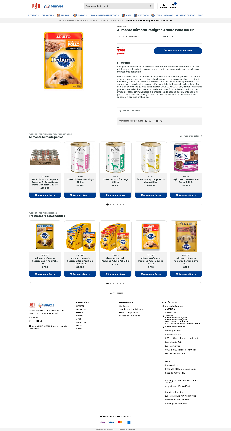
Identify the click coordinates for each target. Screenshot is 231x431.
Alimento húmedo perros (112, 20)
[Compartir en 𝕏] (150, 121)
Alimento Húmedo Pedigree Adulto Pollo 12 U (115, 259)
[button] (161, 121)
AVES (128, 15)
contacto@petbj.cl (174, 306)
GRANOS (168, 15)
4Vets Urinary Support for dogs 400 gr (151, 180)
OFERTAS (32, 15)
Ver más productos (190, 136)
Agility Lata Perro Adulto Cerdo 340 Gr (186, 180)
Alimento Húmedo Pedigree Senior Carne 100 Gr (186, 261)
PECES (159, 15)
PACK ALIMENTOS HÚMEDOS (104, 15)
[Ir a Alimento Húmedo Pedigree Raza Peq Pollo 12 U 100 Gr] (80, 236)
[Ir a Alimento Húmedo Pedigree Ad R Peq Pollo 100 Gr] (45, 236)
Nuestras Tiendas (185, 15)
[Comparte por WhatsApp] (153, 121)
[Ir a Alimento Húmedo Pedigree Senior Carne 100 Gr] (186, 236)
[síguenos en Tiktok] (41, 321)
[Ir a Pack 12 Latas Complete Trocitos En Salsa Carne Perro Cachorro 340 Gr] (45, 157)
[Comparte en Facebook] (146, 121)
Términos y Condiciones (131, 309)
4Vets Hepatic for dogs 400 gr (115, 180)
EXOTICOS (143, 15)
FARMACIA (47, 15)
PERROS (65, 15)
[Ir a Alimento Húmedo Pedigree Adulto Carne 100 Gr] (151, 236)
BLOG (200, 15)
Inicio (61, 20)
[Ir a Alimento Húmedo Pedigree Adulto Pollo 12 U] (115, 236)
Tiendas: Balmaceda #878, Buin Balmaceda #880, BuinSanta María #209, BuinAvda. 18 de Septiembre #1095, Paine (183, 319)
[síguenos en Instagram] (30, 321)
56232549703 (171, 312)
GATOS (81, 15)
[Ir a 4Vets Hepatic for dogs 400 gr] (115, 157)
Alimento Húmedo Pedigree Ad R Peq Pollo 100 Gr (45, 261)
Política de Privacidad (129, 316)
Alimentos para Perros (87, 20)
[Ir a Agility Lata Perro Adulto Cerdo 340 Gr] (186, 157)
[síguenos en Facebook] (34, 321)
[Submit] (151, 6)
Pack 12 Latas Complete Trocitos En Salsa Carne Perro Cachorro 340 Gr (45, 182)
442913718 (170, 309)
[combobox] (119, 6)
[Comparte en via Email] (157, 121)
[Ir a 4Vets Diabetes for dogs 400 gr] (80, 157)
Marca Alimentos (131, 111)
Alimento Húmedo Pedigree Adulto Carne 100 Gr (150, 261)
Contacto (124, 306)
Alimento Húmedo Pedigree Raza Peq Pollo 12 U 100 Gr (80, 261)
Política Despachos (128, 312)
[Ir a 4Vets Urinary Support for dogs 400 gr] (151, 157)
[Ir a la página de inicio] (49, 6)
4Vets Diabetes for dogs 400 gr (80, 180)
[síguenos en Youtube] (37, 321)
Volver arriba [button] (116, 293)
